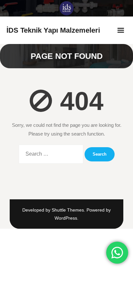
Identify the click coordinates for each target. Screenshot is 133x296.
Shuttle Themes (68, 210)
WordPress (66, 218)
